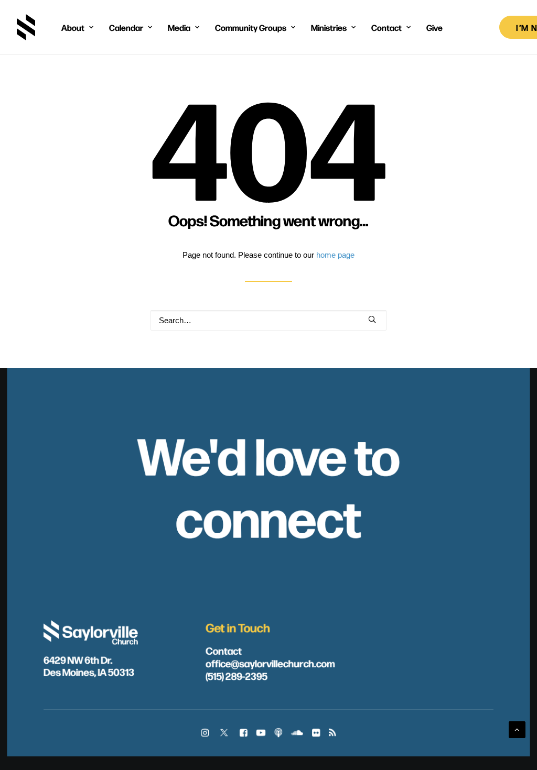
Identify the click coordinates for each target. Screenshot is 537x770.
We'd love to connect (268, 485)
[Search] (268, 320)
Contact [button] (386, 27)
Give (434, 27)
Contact (224, 650)
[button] (372, 319)
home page (335, 254)
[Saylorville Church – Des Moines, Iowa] (26, 27)
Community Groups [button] (250, 27)
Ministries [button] (329, 27)
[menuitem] (77, 27)
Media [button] (179, 27)
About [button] (72, 27)
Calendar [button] (126, 27)
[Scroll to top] (517, 728)
